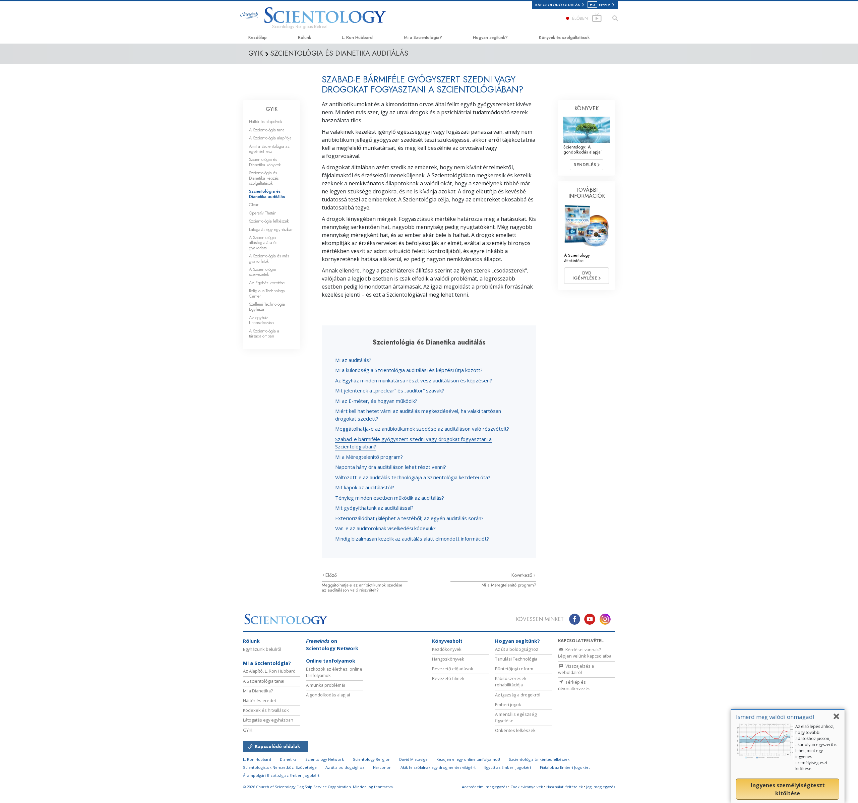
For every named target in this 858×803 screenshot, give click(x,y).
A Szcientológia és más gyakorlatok (269, 258)
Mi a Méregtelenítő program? (369, 456)
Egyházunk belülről (262, 649)
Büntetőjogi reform (514, 669)
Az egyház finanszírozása (261, 320)
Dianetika (288, 759)
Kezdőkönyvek (447, 649)
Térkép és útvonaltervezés (574, 685)
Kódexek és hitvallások (266, 710)
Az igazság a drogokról (517, 695)
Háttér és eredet (259, 700)
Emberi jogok (508, 704)
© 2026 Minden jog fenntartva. (318, 786)
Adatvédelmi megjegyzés (484, 786)
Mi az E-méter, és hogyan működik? (376, 400)
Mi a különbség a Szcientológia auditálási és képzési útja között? (409, 370)
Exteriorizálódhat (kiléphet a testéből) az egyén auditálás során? (409, 518)
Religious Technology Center (267, 293)
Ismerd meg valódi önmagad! (775, 717)
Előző (331, 575)
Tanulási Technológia (516, 659)
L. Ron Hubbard (357, 37)
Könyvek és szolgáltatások (564, 37)
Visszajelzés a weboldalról (576, 669)
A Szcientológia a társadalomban (264, 333)
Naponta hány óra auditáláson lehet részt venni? (390, 467)
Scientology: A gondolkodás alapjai (582, 149)
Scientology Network (324, 759)
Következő (522, 575)
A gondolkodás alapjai (328, 695)
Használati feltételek (564, 786)
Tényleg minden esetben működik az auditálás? (389, 497)
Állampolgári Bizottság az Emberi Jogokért (281, 775)
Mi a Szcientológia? (423, 37)
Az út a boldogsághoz (516, 649)
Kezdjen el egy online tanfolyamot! (468, 759)
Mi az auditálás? (353, 360)
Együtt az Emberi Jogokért (507, 767)
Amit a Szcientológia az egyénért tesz (269, 149)
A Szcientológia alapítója (270, 138)
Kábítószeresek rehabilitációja (511, 681)
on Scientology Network (332, 645)
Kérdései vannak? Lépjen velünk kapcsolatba (584, 652)
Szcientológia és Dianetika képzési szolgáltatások (264, 178)
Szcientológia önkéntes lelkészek (539, 759)
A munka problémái (325, 685)
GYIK (272, 109)
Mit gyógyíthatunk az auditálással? (374, 507)
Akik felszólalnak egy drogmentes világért (438, 767)
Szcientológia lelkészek (269, 221)
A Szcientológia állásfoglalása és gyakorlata (263, 242)
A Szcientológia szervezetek (262, 271)
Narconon (382, 767)
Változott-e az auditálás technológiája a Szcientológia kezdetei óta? (412, 477)
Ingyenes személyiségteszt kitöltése (788, 789)
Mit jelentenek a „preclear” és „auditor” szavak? (389, 390)
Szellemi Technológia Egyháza (267, 306)
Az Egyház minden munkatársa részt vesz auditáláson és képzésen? (413, 380)
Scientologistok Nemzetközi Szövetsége (280, 767)
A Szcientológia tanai (267, 130)
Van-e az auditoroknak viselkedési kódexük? (385, 528)
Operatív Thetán (263, 213)
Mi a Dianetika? (258, 691)
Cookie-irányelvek (526, 786)
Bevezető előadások (452, 669)
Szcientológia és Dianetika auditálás (267, 193)
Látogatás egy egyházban (271, 229)
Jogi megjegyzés (600, 786)
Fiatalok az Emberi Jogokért (565, 767)
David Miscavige (413, 759)
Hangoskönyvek (448, 659)
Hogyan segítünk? (490, 37)
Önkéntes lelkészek (515, 730)
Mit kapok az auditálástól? (364, 487)
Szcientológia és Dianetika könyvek (265, 162)
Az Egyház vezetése (267, 283)
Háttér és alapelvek (265, 121)
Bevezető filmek (448, 678)
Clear (253, 204)
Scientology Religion (371, 759)
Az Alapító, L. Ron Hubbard (269, 671)
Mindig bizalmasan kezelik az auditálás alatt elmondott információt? (412, 538)
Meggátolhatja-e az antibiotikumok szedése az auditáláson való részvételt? (422, 428)
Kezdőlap (257, 37)
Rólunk (304, 37)
